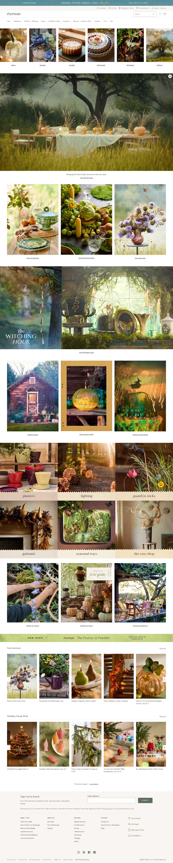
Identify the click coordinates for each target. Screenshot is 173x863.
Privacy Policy (107, 808)
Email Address (93, 796)
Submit (145, 800)
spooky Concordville (140, 435)
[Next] (164, 679)
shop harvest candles (86, 258)
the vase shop (140, 258)
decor (13, 65)
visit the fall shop (86, 178)
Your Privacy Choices (82, 859)
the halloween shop (86, 352)
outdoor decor (32, 435)
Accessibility (47, 859)
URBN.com (57, 859)
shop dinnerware (33, 258)
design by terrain (32, 626)
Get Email (134, 824)
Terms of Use (22, 859)
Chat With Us (136, 836)
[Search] (153, 14)
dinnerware (101, 65)
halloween (130, 65)
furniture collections (140, 626)
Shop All (163, 648)
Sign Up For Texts (137, 830)
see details (94, 784)
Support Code (68, 859)
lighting (159, 65)
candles (72, 65)
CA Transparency (34, 859)
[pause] (170, 76)
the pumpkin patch (86, 434)
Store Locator (136, 818)
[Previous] (9, 679)
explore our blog (86, 626)
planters (43, 65)
